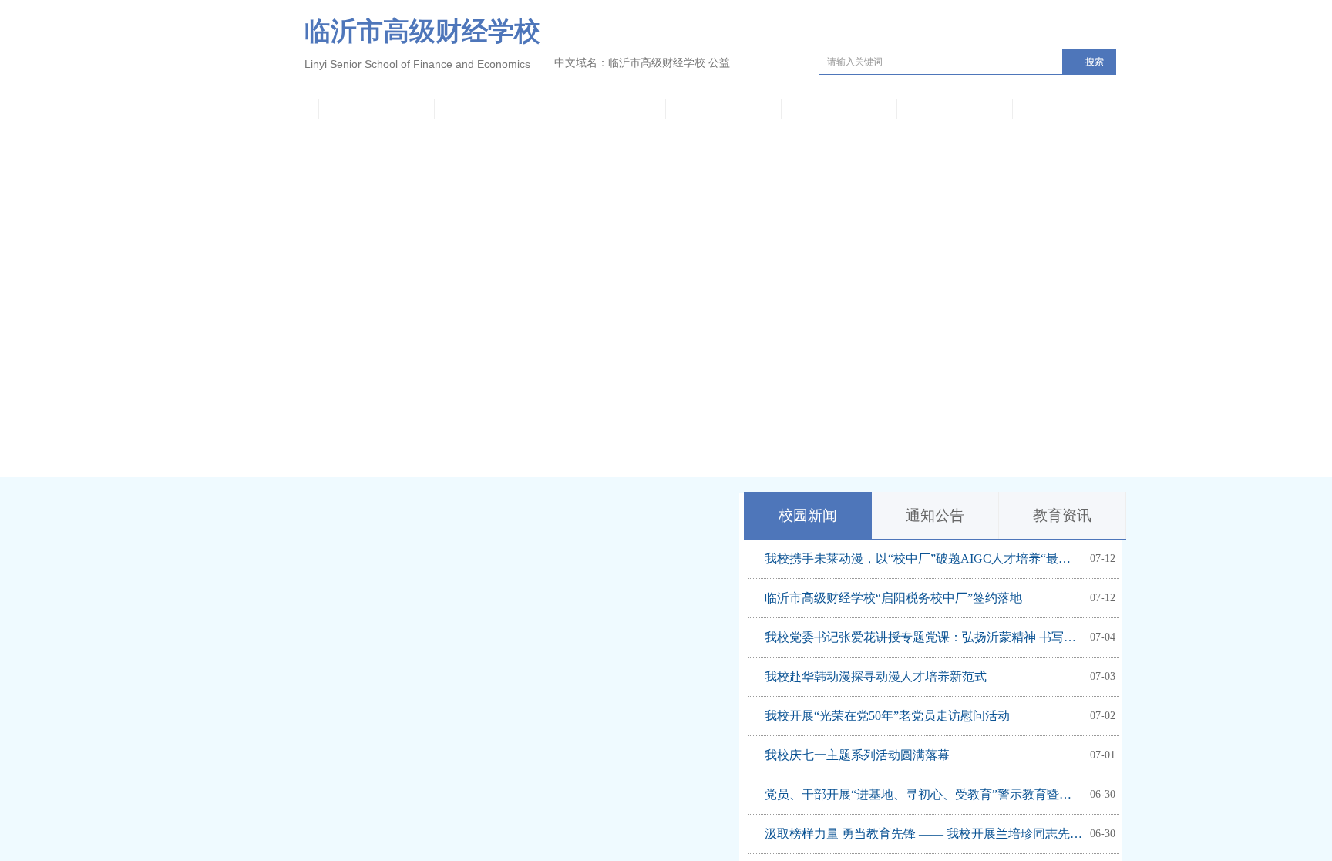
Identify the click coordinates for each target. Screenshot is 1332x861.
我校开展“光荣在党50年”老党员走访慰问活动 (887, 715)
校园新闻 (808, 515)
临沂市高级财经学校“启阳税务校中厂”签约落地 (893, 597)
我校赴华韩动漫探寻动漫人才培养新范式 (876, 676)
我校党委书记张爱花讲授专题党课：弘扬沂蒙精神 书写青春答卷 (923, 637)
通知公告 (935, 515)
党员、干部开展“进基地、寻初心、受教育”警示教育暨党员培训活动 (923, 794)
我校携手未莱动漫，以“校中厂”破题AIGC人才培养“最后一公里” (923, 558)
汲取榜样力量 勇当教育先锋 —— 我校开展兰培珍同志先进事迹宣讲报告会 (923, 833)
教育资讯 (1062, 515)
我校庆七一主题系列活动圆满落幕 (857, 755)
